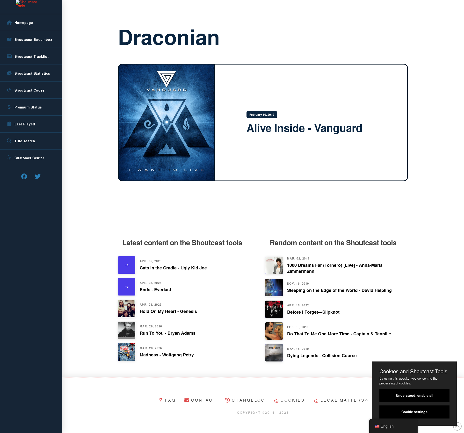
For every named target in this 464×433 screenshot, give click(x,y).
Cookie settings (414, 411)
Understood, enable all (414, 395)
